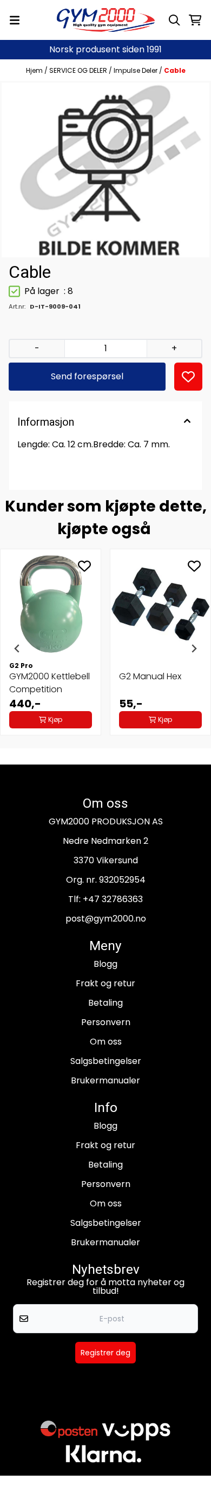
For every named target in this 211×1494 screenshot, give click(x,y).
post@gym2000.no (105, 918)
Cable (175, 70)
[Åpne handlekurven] (195, 20)
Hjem (35, 70)
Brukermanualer (105, 1080)
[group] (50, 648)
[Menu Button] (14, 20)
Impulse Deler (136, 70)
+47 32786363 (113, 899)
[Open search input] (174, 20)
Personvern (105, 1022)
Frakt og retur (105, 983)
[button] (188, 376)
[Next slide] (193, 648)
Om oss (106, 1041)
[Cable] (105, 170)
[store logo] (106, 20)
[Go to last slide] (17, 648)
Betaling (105, 1003)
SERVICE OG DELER (79, 70)
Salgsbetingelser (105, 1061)
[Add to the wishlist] (84, 566)
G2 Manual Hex (150, 676)
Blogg (105, 964)
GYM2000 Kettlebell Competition (49, 682)
